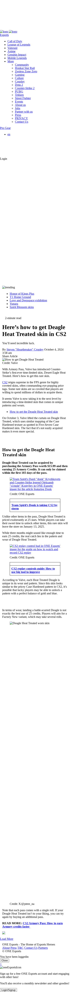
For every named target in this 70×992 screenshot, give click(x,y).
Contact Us (28, 28)
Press (11, 28)
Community (22, 64)
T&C (18, 28)
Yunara (14, 303)
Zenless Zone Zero (26, 71)
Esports (4, 34)
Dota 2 (19, 84)
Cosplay (20, 81)
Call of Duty (14, 41)
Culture (19, 78)
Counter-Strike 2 (25, 88)
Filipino (19, 144)
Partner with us (24, 111)
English (19, 137)
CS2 (4, 382)
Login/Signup (8, 990)
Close (4, 960)
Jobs (17, 108)
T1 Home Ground (20, 297)
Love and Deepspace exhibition (28, 300)
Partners (41, 28)
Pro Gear (5, 128)
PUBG (19, 91)
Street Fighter (23, 98)
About (3, 28)
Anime (11, 51)
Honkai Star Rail (25, 68)
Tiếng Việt (21, 147)
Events (19, 101)
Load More (6, 938)
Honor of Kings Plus (22, 293)
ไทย (17, 151)
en (8, 134)
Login (3, 158)
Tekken (19, 94)
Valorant (12, 48)
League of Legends (18, 44)
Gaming (19, 74)
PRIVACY (21, 118)
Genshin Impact (16, 54)
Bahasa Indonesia (25, 141)
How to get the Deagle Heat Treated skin (34, 411)
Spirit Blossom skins (22, 307)
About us (20, 104)
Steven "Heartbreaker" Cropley (25, 349)
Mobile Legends (17, 58)
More (10, 61)
